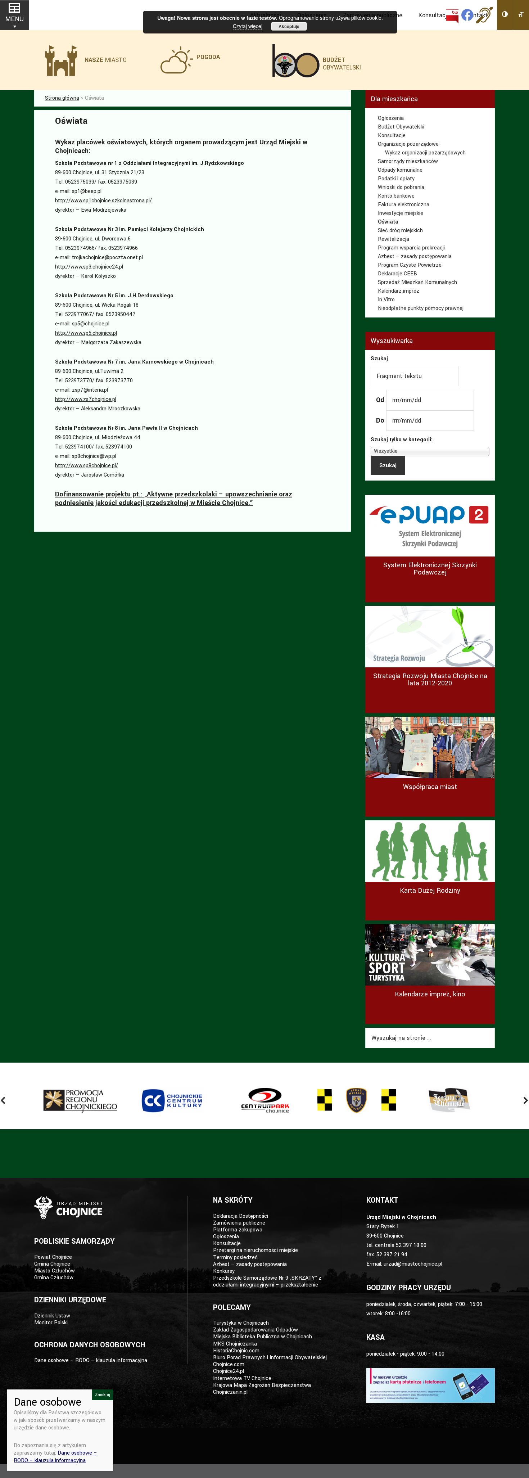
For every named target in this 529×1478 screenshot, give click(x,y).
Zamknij (102, 1394)
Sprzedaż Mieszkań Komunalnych (417, 282)
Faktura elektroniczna (403, 204)
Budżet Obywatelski (401, 127)
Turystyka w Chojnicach (241, 1323)
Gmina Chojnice (52, 1264)
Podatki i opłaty (396, 179)
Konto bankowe (396, 196)
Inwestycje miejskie (400, 213)
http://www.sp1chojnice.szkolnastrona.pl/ (103, 200)
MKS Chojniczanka (235, 1344)
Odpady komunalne (400, 170)
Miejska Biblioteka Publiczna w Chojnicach (262, 1336)
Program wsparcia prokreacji (411, 248)
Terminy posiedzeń (235, 1257)
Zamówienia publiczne (239, 1223)
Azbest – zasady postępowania (415, 256)
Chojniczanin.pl (230, 1392)
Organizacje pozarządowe (408, 144)
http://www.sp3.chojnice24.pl (89, 267)
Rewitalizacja (393, 239)
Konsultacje (392, 135)
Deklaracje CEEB (397, 274)
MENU (14, 19)
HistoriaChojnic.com (236, 1351)
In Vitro (386, 299)
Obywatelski (342, 64)
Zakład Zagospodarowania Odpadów (255, 1330)
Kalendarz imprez (398, 291)
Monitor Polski (51, 1322)
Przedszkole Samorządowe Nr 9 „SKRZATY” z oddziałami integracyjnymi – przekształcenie (267, 1281)
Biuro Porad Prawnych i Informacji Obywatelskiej (270, 1357)
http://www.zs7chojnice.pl (85, 399)
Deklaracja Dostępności (240, 1216)
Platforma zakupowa (237, 1230)
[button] (505, 15)
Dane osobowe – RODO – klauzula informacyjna (90, 1360)
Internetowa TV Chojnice (242, 1378)
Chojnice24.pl (228, 1371)
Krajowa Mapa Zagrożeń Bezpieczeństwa (262, 1385)
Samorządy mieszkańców (408, 161)
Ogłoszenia (391, 118)
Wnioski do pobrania (401, 187)
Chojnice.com (228, 1364)
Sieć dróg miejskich (400, 230)
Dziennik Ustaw (52, 1316)
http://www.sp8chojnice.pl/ (86, 465)
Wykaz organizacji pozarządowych (425, 153)
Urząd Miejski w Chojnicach (70, 14)
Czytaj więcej (247, 26)
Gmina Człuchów (53, 1277)
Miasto (106, 60)
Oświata (388, 222)
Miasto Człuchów (54, 1271)
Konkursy (224, 1271)
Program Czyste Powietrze (410, 265)
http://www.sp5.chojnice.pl (86, 333)
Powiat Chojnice (53, 1257)
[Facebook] (467, 15)
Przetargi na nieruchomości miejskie (255, 1250)
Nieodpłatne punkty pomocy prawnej (421, 308)
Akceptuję (289, 26)
